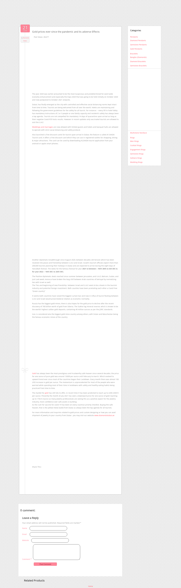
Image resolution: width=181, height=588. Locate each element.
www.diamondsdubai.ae (104, 415)
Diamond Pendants (138, 40)
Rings (132, 137)
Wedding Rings (136, 162)
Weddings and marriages (42, 127)
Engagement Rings (138, 149)
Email (24, 534)
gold (46, 393)
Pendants (134, 37)
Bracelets (134, 53)
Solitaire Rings (136, 158)
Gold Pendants (136, 49)
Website (25, 540)
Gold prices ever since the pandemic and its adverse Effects (66, 31)
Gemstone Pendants (138, 44)
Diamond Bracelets (138, 61)
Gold (34, 373)
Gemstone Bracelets (138, 65)
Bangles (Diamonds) (138, 57)
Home (90, 586)
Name (24, 528)
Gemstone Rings (137, 154)
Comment (27, 559)
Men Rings (134, 141)
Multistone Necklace (138, 133)
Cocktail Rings (136, 145)
